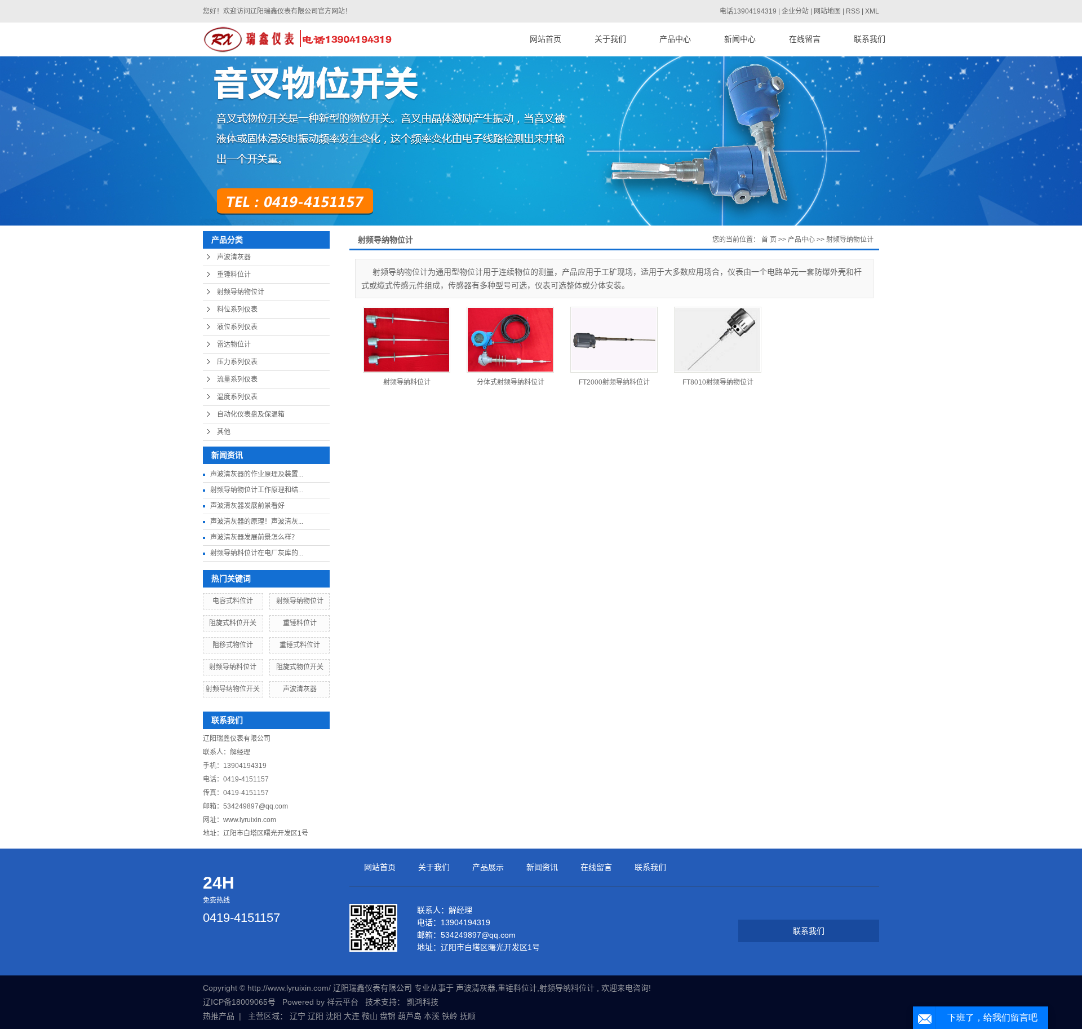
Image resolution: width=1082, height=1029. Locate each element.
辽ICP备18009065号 (239, 1001)
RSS (853, 11)
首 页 (769, 240)
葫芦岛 (410, 1016)
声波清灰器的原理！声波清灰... (256, 521)
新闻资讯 (542, 867)
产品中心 (675, 39)
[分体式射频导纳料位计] (510, 340)
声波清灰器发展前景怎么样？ (254, 537)
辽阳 (315, 1016)
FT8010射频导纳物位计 (717, 382)
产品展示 (488, 867)
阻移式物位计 (232, 645)
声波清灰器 (234, 257)
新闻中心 (740, 39)
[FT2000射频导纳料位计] (614, 340)
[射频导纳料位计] (406, 340)
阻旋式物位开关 (299, 667)
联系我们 (869, 39)
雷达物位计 (234, 344)
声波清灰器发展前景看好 (247, 506)
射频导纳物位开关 (233, 689)
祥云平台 (342, 1001)
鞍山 (370, 1016)
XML (872, 11)
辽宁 (297, 1016)
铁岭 (450, 1016)
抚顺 (468, 1016)
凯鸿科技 (422, 1001)
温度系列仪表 (237, 397)
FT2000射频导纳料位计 (614, 382)
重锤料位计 (234, 275)
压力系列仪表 (237, 362)
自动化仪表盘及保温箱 (251, 414)
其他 (223, 432)
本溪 (432, 1016)
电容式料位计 (232, 601)
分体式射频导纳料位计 (510, 382)
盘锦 (388, 1016)
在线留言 (805, 39)
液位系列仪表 (237, 327)
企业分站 (795, 11)
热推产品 (218, 1016)
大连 (352, 1016)
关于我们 (610, 39)
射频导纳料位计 (232, 667)
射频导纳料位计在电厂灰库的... (256, 553)
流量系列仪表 (237, 379)
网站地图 (828, 11)
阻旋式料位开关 (232, 623)
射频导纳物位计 (240, 292)
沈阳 (334, 1016)
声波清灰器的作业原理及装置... (256, 474)
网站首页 (545, 39)
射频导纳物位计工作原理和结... (256, 490)
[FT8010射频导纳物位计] (717, 340)
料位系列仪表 (237, 309)
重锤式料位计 (300, 645)
